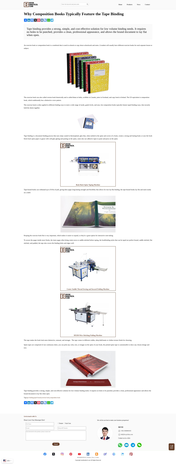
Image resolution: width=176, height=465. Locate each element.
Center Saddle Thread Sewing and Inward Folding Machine (88, 289)
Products (129, 4)
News (138, 4)
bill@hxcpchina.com (127, 434)
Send (56, 444)
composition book (55, 397)
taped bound (37, 397)
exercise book (45, 397)
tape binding (30, 397)
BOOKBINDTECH (81, 457)
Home (120, 4)
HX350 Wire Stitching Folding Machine (88, 335)
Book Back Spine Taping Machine (88, 185)
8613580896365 (126, 431)
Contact (147, 4)
